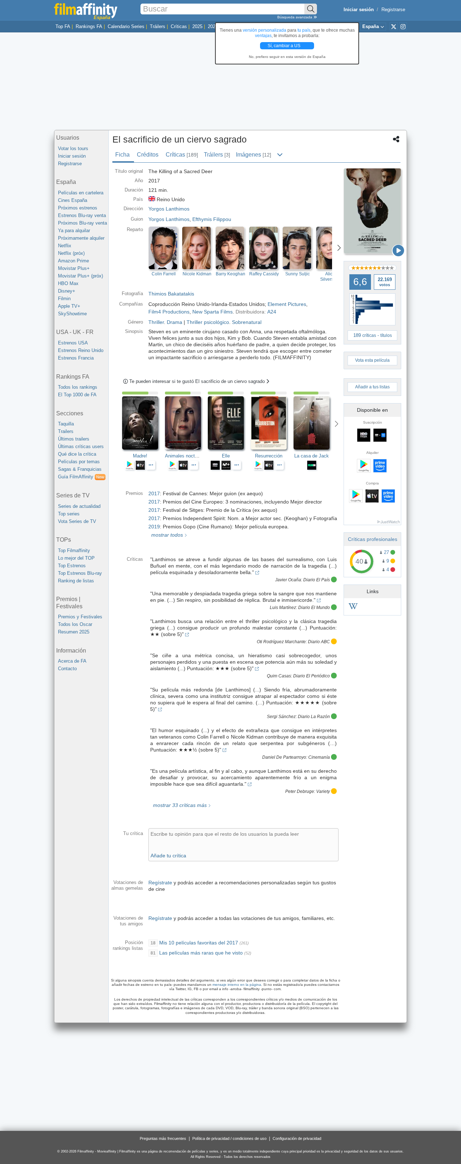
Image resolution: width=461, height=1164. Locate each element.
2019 (154, 526)
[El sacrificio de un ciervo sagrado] (372, 211)
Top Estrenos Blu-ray (80, 573)
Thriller (156, 322)
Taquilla (66, 424)
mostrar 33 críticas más (179, 805)
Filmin (64, 298)
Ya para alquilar (74, 230)
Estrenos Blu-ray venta (82, 215)
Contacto (67, 668)
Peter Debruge (299, 791)
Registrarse (393, 9)
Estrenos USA (73, 343)
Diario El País (316, 579)
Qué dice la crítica (77, 454)
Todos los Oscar (75, 624)
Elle (226, 456)
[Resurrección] (272, 423)
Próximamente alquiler (81, 238)
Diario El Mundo (314, 607)
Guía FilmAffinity (81, 476)
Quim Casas (279, 675)
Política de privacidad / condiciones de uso (229, 1138)
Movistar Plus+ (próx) (80, 276)
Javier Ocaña (288, 579)
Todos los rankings (77, 387)
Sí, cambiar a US (284, 45)
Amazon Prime (73, 260)
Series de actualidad (79, 506)
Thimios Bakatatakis (171, 294)
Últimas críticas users (81, 446)
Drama (174, 322)
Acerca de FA (72, 661)
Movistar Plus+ (74, 268)
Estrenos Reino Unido (80, 350)
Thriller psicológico (208, 322)
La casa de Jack (311, 456)
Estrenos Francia (76, 358)
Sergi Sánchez (281, 716)
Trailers (65, 431)
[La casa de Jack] (315, 423)
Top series (69, 513)
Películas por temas (79, 461)
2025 (197, 26)
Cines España (72, 200)
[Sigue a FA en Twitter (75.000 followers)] (394, 26)
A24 (271, 312)
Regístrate (160, 882)
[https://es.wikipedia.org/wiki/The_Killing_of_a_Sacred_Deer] (353, 607)
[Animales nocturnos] (186, 423)
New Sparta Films (212, 312)
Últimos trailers (73, 439)
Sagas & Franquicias (80, 469)
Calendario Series (126, 26)
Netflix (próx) (71, 253)
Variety (323, 791)
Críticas (179, 26)
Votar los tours (73, 148)
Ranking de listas (76, 580)
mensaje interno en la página (236, 985)
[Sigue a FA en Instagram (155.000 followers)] (403, 26)
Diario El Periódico (311, 675)
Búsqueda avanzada (295, 17)
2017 (154, 493)
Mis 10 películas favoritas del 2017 (198, 943)
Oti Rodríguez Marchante (281, 641)
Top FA (62, 26)
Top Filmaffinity (74, 550)
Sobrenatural (246, 322)
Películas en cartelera (80, 192)
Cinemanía (319, 757)
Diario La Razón (314, 716)
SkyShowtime (72, 313)
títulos (386, 335)
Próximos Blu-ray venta (82, 223)
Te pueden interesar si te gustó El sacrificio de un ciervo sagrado (197, 381)
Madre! (140, 456)
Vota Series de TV (77, 521)
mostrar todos (166, 535)
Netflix (64, 245)
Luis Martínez (283, 607)
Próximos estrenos (77, 208)
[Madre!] (143, 423)
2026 (213, 26)
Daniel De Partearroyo (284, 757)
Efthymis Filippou (211, 219)
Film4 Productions (168, 312)
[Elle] (229, 423)
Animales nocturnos (185, 456)
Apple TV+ (69, 306)
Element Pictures (287, 304)
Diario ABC (319, 641)
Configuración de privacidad (297, 1138)
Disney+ (66, 291)
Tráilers (157, 26)
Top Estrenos (72, 565)
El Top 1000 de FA (77, 394)
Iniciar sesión (72, 156)
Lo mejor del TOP (76, 558)
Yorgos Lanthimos (168, 219)
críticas (369, 335)
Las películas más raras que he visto (201, 953)
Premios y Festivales (80, 616)
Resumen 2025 (73, 632)
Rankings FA (89, 26)
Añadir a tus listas (372, 386)
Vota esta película (372, 360)
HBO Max (68, 283)
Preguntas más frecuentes (163, 1138)
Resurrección (268, 456)
